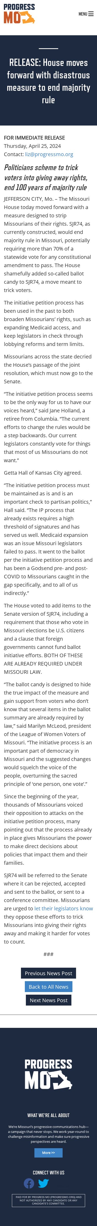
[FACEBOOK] (29, 1186)
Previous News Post (48, 973)
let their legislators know (63, 908)
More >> (48, 1153)
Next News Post (49, 1000)
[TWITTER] (43, 1186)
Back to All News (49, 986)
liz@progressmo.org (49, 154)
